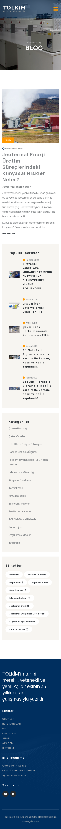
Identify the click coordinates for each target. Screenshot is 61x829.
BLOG (6, 728)
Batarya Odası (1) (37, 574)
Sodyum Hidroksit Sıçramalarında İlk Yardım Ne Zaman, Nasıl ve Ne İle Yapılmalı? (37, 390)
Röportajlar (15, 527)
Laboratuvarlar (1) (18, 629)
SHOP (6, 738)
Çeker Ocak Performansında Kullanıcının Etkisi (37, 331)
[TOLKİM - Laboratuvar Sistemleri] (14, 8)
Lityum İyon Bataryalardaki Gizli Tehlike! (34, 307)
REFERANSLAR (11, 723)
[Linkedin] (13, 794)
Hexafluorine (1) (17, 590)
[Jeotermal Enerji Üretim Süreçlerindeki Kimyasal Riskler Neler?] (30, 115)
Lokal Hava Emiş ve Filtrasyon (25, 444)
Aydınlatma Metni (14, 775)
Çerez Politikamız (14, 765)
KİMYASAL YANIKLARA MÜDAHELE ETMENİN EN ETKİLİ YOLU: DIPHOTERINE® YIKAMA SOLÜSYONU (37, 276)
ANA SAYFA (31, 42)
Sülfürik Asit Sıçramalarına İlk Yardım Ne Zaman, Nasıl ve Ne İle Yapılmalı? (36, 358)
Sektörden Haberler (20, 511)
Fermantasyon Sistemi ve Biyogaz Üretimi (28, 462)
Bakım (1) (14, 574)
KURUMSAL (9, 733)
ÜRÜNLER (8, 718)
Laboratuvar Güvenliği (21, 472)
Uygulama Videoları (20, 535)
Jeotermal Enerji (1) (19, 605)
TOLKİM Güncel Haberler (23, 519)
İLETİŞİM (8, 748)
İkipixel (35, 821)
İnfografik (14, 542)
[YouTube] (5, 794)
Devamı (6, 233)
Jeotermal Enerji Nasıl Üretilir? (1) (27, 613)
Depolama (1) (16, 582)
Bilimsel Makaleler (14, 148)
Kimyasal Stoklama (20, 480)
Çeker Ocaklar (17, 436)
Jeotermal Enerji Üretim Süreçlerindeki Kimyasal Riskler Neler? (23, 167)
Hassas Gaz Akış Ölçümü (23, 452)
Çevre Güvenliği (18, 428)
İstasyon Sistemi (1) (19, 598)
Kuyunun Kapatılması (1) (22, 621)
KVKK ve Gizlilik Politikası (19, 770)
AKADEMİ (8, 743)
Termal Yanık (16, 488)
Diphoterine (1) (40, 582)
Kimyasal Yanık (17, 495)
